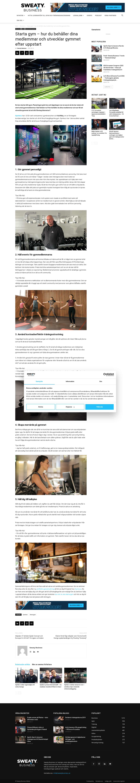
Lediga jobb (77, 15)
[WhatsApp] (27, 53)
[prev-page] (16, 693)
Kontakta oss (99, 781)
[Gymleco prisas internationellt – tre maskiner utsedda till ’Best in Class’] (51, 675)
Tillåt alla (99, 407)
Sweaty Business (21, 48)
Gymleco (18, 116)
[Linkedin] (17, 53)
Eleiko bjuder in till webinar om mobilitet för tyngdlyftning (99, 133)
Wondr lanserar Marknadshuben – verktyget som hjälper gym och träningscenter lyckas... (116, 135)
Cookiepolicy (90, 781)
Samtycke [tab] (39, 381)
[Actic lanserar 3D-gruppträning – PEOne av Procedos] (58, 729)
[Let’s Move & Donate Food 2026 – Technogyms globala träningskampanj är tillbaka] (97, 78)
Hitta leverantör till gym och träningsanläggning (49, 15)
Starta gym (33, 614)
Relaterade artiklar (22, 664)
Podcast (98, 15)
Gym (23, 29)
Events (89, 15)
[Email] (31, 53)
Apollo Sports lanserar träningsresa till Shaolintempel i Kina (37, 739)
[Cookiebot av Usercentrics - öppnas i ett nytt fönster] (105, 374)
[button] (122, 16)
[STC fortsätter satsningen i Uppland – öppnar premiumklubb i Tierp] (99, 103)
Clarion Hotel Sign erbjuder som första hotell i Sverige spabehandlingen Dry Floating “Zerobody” (70, 637)
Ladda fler (107, 87)
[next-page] (20, 693)
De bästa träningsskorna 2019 (75, 717)
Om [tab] (100, 381)
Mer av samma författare (42, 664)
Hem (16, 26)
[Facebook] (22, 53)
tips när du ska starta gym (64, 594)
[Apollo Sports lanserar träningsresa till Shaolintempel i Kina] (20, 739)
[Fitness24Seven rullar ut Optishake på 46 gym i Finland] (20, 729)
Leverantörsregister (119, 781)
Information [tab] (70, 381)
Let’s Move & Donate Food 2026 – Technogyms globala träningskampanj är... (113, 78)
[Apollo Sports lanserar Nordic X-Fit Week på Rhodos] (97, 48)
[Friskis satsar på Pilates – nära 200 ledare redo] (20, 720)
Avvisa (40, 407)
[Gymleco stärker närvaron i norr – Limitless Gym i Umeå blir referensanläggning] (75, 675)
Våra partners (110, 15)
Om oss (19, 20)
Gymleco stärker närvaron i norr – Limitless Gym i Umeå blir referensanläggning (74, 687)
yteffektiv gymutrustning (45, 589)
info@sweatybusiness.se (61, 773)
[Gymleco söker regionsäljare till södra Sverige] (26, 675)
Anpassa (69, 407)
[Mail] (38, 652)
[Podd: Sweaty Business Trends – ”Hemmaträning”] (97, 58)
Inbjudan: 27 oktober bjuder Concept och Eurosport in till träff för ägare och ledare (29, 637)
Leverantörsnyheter (30, 29)
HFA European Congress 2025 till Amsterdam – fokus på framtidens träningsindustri (113, 68)
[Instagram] (31, 652)
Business (22, 26)
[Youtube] (110, 764)
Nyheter (20, 15)
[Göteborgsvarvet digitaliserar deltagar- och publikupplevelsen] (58, 739)
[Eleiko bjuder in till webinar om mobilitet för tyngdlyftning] (99, 124)
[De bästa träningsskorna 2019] (58, 720)
